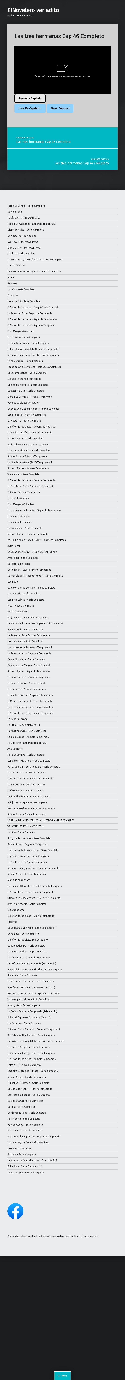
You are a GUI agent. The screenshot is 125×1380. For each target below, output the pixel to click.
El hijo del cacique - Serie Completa (27, 802)
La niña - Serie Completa (21, 832)
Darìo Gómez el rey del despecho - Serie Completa (35, 1041)
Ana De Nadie (15, 748)
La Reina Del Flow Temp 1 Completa (27, 951)
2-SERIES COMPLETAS (19, 1148)
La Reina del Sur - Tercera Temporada (28, 635)
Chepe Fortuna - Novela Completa (26, 784)
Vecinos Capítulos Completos (23, 402)
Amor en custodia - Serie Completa (26, 904)
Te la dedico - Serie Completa (23, 1118)
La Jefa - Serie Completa (20, 289)
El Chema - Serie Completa (22, 975)
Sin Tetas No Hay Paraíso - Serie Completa (31, 1035)
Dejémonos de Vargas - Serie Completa (29, 665)
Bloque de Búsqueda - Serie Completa (28, 1047)
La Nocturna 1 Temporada (21, 235)
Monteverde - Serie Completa (24, 593)
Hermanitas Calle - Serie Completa (26, 730)
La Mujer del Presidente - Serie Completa (30, 981)
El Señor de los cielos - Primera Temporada (31, 1059)
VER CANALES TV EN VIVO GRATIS (25, 826)
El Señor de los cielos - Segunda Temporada (32, 319)
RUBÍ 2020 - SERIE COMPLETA (23, 217)
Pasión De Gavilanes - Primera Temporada (31, 808)
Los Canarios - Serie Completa (24, 1023)
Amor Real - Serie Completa (22, 557)
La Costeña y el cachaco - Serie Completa (30, 707)
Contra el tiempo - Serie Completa (26, 945)
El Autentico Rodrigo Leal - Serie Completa (31, 1053)
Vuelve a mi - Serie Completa (23, 474)
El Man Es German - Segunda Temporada (30, 778)
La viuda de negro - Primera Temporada (29, 1089)
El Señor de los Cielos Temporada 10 (27, 939)
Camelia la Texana (17, 719)
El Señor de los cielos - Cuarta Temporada (30, 915)
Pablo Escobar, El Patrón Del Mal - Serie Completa (35, 259)
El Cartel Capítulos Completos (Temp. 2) (29, 1017)
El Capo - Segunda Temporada (24, 378)
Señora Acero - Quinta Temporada (26, 814)
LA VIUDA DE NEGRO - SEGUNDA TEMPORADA (32, 551)
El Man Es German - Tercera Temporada (29, 396)
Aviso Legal (13, 546)
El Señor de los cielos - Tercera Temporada (31, 480)
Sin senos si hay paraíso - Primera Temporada (33, 868)
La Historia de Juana (18, 563)
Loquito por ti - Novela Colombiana (26, 414)
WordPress (75, 1236)
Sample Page (14, 211)
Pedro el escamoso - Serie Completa (27, 444)
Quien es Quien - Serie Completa (25, 1172)
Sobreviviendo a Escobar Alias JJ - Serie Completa (35, 575)
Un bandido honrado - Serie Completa (28, 796)
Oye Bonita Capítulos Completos (25, 1100)
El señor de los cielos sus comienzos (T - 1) (31, 987)
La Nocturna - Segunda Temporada (27, 862)
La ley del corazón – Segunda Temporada (30, 695)
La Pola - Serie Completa (21, 1106)
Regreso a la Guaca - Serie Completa (27, 617)
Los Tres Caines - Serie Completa (25, 599)
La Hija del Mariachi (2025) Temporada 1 (29, 462)
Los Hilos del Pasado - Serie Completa (28, 1094)
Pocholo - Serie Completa (21, 1154)
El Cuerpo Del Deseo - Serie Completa (28, 1083)
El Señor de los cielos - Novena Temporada (31, 426)
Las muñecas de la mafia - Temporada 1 (29, 647)
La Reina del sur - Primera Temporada (28, 677)
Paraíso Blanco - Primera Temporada (28, 736)
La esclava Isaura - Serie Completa (26, 772)
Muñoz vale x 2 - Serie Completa (25, 790)
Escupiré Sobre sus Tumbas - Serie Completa (32, 1070)
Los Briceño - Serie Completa (23, 337)
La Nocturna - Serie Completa (24, 420)
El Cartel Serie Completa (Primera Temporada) (33, 349)
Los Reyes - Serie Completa (22, 241)
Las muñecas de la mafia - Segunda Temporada (34, 510)
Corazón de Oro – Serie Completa (26, 390)
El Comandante (16, 909)
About (10, 277)
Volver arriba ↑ (91, 1236)
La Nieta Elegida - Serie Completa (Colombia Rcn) (34, 623)
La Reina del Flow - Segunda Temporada (29, 313)
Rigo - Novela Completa (20, 605)
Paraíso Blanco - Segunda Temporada (28, 957)
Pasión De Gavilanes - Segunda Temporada (31, 223)
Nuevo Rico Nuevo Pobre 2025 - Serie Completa (33, 898)
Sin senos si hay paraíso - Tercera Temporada (33, 355)
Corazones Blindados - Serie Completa (28, 450)
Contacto (12, 295)
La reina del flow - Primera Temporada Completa (34, 886)
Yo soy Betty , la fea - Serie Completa (27, 1142)
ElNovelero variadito (33, 10)
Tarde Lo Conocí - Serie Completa (26, 205)
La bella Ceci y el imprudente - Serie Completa (33, 408)
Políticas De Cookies (18, 516)
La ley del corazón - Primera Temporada (29, 432)
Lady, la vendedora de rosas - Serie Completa (32, 850)
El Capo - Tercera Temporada (23, 492)
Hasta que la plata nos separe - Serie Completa (34, 766)
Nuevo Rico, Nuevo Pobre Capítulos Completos (33, 993)
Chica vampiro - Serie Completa (25, 361)
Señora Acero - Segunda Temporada (27, 844)
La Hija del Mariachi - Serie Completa (28, 343)
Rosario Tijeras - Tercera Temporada (27, 534)
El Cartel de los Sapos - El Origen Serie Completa (34, 969)
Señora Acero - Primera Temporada (27, 456)
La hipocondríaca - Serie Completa (26, 1112)
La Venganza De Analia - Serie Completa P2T (32, 1160)
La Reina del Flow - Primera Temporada (29, 569)
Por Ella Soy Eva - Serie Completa (26, 754)
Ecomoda (12, 581)
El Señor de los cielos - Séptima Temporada (31, 325)
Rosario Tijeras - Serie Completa (25, 438)
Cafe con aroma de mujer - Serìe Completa (31, 587)
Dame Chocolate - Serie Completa (26, 659)
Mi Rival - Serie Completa (21, 253)
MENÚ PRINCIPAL (17, 265)
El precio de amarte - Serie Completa (28, 856)
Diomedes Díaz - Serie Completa (25, 229)
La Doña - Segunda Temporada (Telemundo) (32, 1011)
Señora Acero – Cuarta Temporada (26, 1077)
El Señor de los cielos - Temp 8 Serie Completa (33, 307)
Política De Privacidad (19, 522)
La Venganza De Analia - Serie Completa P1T (32, 927)
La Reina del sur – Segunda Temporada (29, 653)
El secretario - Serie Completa (24, 247)
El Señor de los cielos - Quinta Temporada (30, 892)
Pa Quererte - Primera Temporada (26, 689)
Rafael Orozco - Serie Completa (25, 1130)
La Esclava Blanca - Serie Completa (27, 372)
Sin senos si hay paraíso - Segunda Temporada (33, 1136)
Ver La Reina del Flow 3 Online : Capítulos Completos (36, 540)
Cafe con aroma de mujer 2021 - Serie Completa (34, 271)
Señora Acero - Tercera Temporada (27, 874)
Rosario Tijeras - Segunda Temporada (28, 671)
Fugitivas (12, 921)
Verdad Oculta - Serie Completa (25, 1124)
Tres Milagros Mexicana (20, 331)
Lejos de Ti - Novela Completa (24, 1065)
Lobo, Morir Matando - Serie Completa (28, 760)
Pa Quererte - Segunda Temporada (27, 742)
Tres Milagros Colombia (20, 504)
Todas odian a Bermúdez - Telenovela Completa (34, 367)
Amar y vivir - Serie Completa (23, 1005)
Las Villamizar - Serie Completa (24, 528)
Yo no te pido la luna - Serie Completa (28, 999)
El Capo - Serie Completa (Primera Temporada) (33, 1029)
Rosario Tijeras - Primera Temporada (28, 468)
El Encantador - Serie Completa (25, 629)
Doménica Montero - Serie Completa (27, 384)
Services (12, 283)
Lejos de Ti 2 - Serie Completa (24, 301)
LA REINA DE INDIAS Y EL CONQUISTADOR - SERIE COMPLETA (40, 820)
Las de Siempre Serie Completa (25, 641)
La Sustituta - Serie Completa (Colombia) (30, 486)
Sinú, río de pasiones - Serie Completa (28, 838)
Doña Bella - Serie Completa (23, 933)
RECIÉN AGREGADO (17, 611)
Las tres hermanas (18, 498)
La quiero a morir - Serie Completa (26, 683)
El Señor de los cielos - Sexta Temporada (30, 713)
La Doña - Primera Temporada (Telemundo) (31, 963)
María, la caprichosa (18, 880)
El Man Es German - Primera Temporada (29, 701)
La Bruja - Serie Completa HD (23, 725)
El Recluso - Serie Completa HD (24, 1166)
